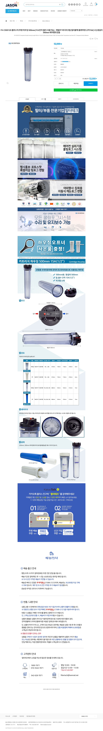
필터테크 (62, 64)
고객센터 (95, 15)
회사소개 (8, 716)
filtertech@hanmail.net (45, 724)
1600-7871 (12, 724)
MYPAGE (91, 5)
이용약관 (21, 716)
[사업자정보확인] (47, 722)
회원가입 (90, 15)
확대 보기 (7, 83)
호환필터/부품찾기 (62, 11)
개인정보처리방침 (30, 716)
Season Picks (44, 11)
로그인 (85, 15)
